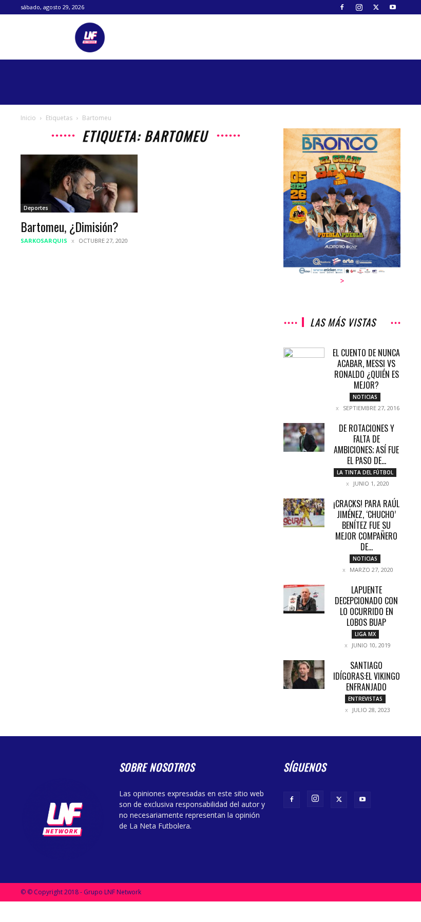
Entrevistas (365, 698)
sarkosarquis (44, 240)
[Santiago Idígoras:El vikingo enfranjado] (303, 674)
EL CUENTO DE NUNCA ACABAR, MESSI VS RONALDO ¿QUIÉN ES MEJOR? (366, 369)
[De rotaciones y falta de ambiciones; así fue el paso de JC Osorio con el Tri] (303, 437)
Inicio (28, 117)
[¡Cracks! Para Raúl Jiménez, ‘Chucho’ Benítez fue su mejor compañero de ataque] (303, 512)
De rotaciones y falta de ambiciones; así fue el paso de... (366, 444)
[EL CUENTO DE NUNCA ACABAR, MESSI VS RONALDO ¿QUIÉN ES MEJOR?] (303, 360)
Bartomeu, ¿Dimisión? (70, 226)
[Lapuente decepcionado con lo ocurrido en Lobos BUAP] (303, 599)
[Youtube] (392, 7)
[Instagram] (359, 7)
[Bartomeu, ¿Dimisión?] (79, 184)
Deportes (36, 208)
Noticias (365, 396)
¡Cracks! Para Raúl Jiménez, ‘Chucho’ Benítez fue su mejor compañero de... (366, 525)
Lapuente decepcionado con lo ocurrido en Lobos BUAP (366, 606)
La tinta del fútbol (365, 472)
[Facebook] (342, 7)
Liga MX (365, 634)
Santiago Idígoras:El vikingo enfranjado (366, 676)
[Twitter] (376, 7)
